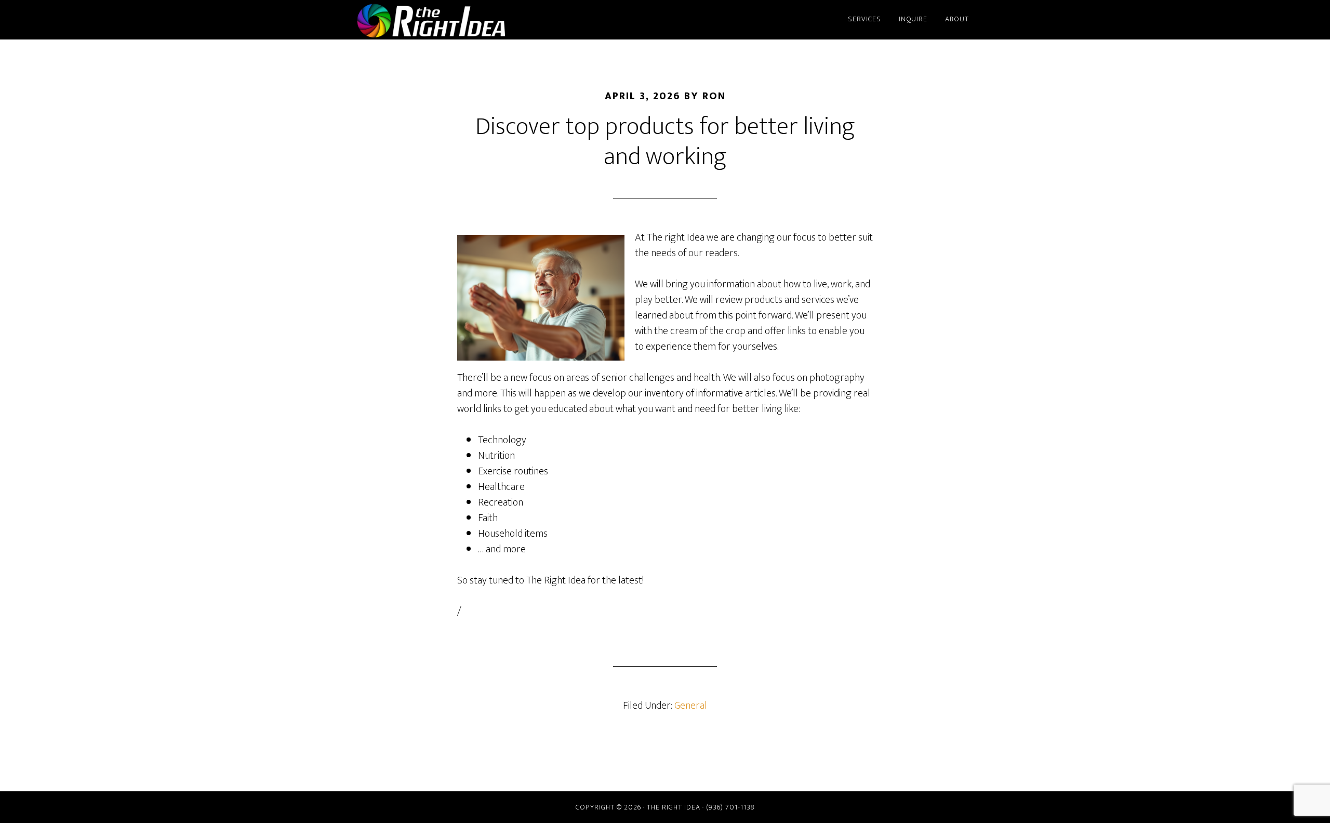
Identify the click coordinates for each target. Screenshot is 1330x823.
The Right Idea (446, 19)
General (690, 705)
